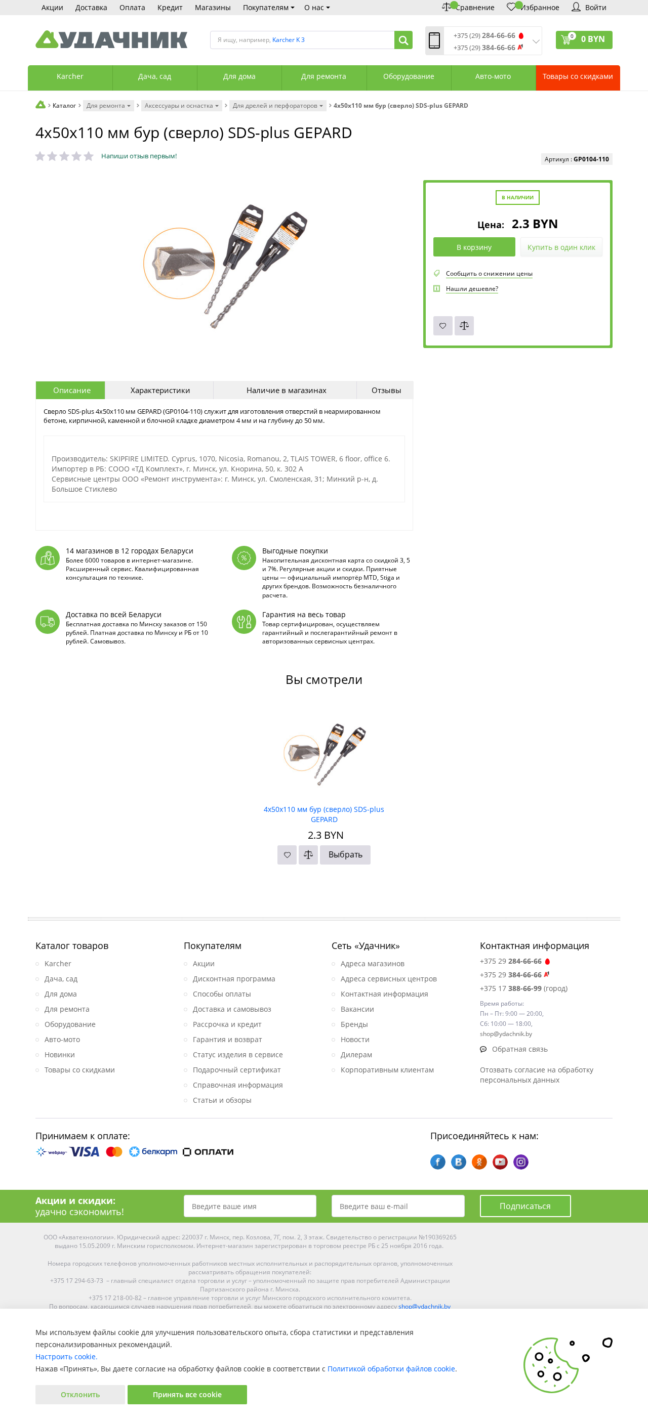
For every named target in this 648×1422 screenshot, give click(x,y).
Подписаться (525, 1206)
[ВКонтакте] (458, 1162)
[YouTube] (500, 1162)
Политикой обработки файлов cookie (391, 1368)
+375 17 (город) (524, 988)
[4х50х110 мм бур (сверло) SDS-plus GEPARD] (324, 751)
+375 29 (511, 961)
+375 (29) (484, 35)
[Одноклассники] (479, 1162)
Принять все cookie (187, 1394)
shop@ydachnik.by (424, 1306)
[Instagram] (521, 1162)
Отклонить (80, 1394)
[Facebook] (438, 1162)
